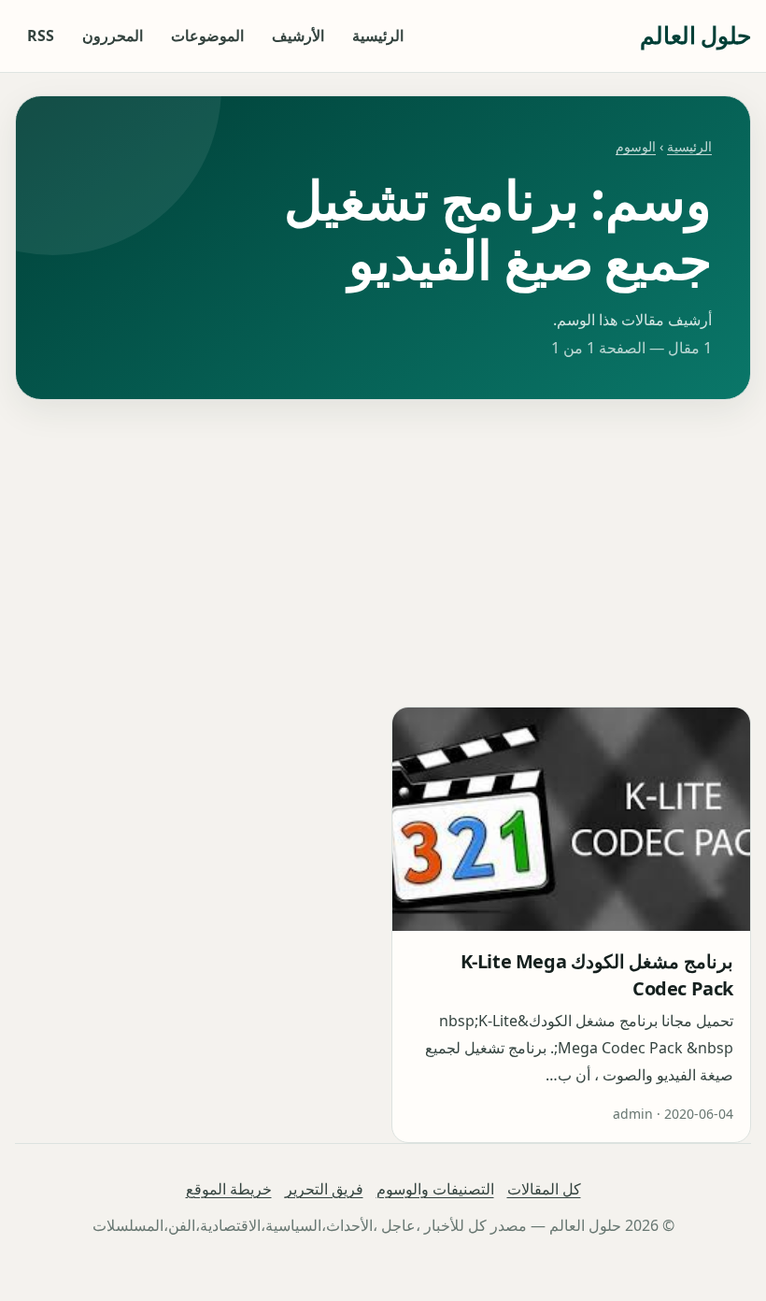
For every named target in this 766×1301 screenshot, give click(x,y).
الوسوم (636, 146)
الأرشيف (298, 35)
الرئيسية (378, 35)
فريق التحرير (324, 1189)
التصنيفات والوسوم (435, 1189)
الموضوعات (207, 35)
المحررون (112, 35)
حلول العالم (695, 35)
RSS (40, 35)
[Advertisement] (383, 553)
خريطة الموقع (229, 1189)
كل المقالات (544, 1189)
